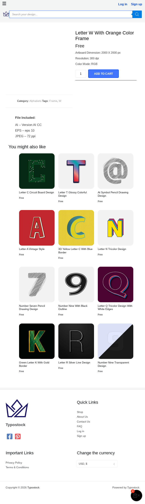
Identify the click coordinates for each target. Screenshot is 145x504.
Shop (80, 412)
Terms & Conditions (17, 467)
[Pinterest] (18, 436)
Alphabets (35, 100)
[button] (3, 3)
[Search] (137, 14)
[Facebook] (10, 436)
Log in (122, 4)
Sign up (136, 4)
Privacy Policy (14, 462)
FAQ (79, 426)
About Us (82, 416)
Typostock (33, 487)
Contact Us (83, 421)
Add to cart (103, 73)
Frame (53, 100)
